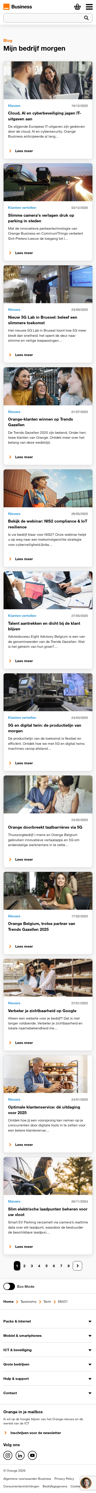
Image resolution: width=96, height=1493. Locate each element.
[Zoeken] (86, 18)
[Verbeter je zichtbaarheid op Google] (48, 978)
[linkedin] (20, 1455)
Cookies (76, 1486)
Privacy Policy (64, 1479)
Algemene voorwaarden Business (27, 1479)
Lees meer (24, 151)
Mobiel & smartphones (22, 1335)
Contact (10, 1393)
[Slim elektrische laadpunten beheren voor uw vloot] (48, 1176)
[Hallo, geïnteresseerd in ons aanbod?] (86, 1483)
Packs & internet (17, 1321)
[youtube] (32, 1455)
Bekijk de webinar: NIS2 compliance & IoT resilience (47, 524)
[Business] (89, 6)
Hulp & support (16, 1378)
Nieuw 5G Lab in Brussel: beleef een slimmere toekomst (42, 320)
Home (8, 1301)
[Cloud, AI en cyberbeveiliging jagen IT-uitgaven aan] (48, 80)
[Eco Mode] (9, 1286)
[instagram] (7, 1455)
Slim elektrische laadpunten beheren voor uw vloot (48, 1211)
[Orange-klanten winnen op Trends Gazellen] (48, 386)
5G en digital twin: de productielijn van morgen (44, 728)
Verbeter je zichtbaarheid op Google (42, 1010)
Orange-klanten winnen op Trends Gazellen (40, 422)
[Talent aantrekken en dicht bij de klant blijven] (48, 590)
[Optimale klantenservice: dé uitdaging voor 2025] (48, 1074)
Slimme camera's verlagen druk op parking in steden (41, 218)
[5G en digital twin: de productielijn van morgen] (48, 692)
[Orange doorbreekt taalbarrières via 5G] (48, 794)
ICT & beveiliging (17, 1350)
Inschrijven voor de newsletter (35, 1432)
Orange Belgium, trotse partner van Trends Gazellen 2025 (41, 926)
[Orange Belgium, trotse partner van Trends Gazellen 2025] (48, 891)
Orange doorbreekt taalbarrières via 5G (45, 827)
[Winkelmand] (77, 7)
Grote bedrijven (16, 1364)
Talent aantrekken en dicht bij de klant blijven (44, 626)
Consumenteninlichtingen (21, 1486)
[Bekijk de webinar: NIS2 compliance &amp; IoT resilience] (48, 488)
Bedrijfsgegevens (55, 1486)
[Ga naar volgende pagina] (77, 1265)
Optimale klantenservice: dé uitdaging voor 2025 (44, 1109)
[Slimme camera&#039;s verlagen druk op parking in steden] (48, 182)
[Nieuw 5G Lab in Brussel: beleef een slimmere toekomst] (48, 284)
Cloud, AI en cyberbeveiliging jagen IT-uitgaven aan (44, 115)
